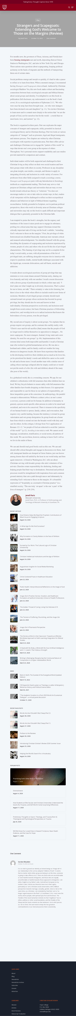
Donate (14, 988)
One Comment (51, 38)
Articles (14, 1008)
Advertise (15, 991)
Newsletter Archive (18, 982)
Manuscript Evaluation (18, 1014)
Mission (14, 1005)
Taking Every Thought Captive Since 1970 (38, 2)
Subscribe (15, 985)
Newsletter (15, 979)
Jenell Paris (23, 38)
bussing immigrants (22, 59)
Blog (38, 20)
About (13, 973)
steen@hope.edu (45, 1011)
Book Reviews (16, 1011)
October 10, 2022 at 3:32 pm (25, 864)
